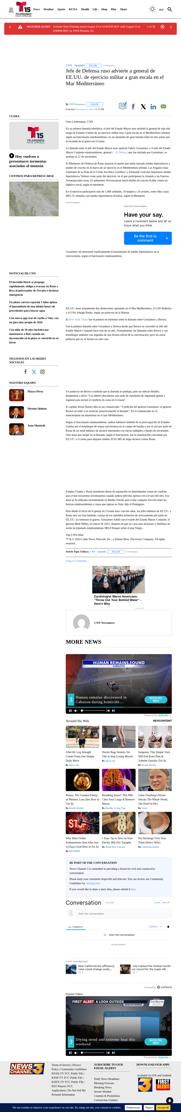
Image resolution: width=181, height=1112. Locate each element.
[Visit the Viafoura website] (164, 987)
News (36, 9)
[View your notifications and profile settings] (168, 926)
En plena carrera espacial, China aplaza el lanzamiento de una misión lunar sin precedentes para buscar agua (33, 306)
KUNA (73, 9)
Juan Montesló (36, 425)
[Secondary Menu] (13, 9)
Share (123, 9)
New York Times (78, 319)
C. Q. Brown (119, 152)
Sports (61, 9)
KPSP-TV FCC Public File (67, 1077)
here (133, 889)
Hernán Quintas (37, 408)
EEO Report (59, 1086)
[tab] (76, 927)
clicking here (93, 883)
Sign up (165, 902)
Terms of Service (61, 1064)
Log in (157, 902)
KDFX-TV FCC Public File (67, 1081)
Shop (104, 9)
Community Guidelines (74, 1069)
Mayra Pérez (35, 391)
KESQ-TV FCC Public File (67, 1073)
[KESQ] (23, 9)
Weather (48, 9)
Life (95, 9)
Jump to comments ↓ (77, 560)
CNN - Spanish (98, 551)
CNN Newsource (77, 104)
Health (85, 9)
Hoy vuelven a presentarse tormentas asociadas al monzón (27, 161)
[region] (119, 945)
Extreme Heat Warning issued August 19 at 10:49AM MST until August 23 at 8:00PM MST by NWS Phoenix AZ (96, 28)
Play (113, 9)
